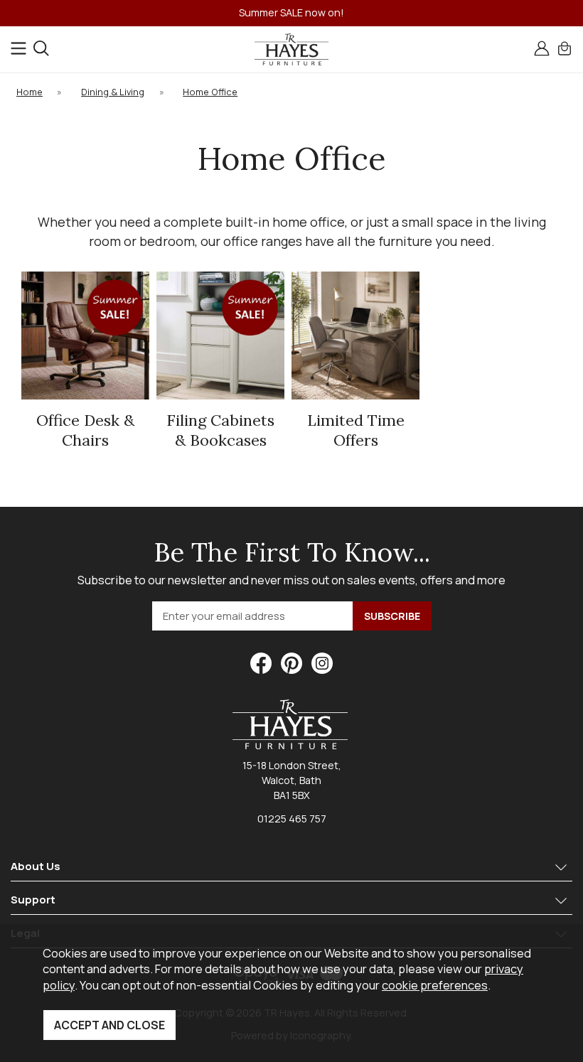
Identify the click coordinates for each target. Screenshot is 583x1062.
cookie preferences (435, 985)
